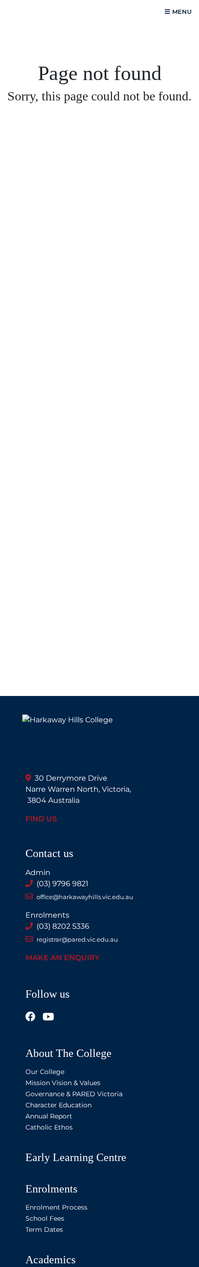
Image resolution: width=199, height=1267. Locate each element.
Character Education (58, 1105)
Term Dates (44, 1229)
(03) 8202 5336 (63, 926)
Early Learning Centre (75, 1157)
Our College (44, 1072)
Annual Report (48, 1116)
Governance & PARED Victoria (74, 1094)
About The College (68, 1053)
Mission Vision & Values (62, 1083)
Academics (50, 1260)
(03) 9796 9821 (62, 883)
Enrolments (51, 1189)
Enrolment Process (56, 1207)
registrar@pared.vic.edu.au (77, 939)
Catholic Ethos (49, 1127)
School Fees (44, 1218)
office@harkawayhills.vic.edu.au (85, 897)
